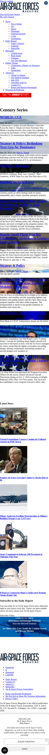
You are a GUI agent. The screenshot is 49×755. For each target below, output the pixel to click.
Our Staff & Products (20, 78)
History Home (11, 63)
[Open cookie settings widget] (4, 750)
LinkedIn (9, 675)
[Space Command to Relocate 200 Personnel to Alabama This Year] (13, 549)
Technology (16, 38)
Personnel (15, 31)
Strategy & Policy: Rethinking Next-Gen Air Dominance (21, 145)
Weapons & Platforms (14, 90)
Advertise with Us (19, 82)
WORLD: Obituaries (15, 166)
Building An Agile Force (17, 182)
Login (10, 14)
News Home (16, 24)
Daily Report (11, 41)
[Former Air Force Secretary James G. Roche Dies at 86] (13, 472)
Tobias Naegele (23, 336)
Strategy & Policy (12, 265)
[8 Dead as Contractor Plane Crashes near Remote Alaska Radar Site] (13, 587)
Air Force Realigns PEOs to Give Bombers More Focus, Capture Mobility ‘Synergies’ (23, 283)
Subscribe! (15, 48)
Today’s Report (17, 43)
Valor (13, 68)
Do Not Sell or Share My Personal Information (25, 696)
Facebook (9, 667)
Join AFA (4, 14)
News (7, 21)
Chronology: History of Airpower (25, 65)
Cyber (13, 36)
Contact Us (16, 85)
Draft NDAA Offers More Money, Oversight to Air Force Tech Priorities (23, 204)
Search (17, 14)
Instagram (9, 672)
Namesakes (16, 70)
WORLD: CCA (11, 117)
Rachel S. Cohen (23, 214)
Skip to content (6, 1)
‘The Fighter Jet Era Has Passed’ (23, 313)
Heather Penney (16, 190)
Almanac (15, 58)
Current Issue (16, 53)
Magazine (9, 51)
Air (12, 26)
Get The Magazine (19, 60)
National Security (18, 34)
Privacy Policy (11, 698)
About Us (9, 73)
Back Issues (16, 56)
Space (13, 29)
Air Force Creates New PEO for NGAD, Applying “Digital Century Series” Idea (24, 360)
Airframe (15, 46)
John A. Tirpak (22, 153)
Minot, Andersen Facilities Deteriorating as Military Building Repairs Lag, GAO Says (24, 517)
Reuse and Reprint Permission (24, 87)
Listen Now (24, 636)
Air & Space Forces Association (19, 689)
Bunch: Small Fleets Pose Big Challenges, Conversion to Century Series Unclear (24, 238)
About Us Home (18, 75)
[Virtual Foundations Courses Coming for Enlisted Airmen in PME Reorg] (13, 434)
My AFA (4, 17)
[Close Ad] (46, 740)
